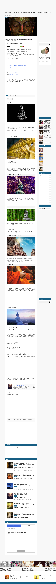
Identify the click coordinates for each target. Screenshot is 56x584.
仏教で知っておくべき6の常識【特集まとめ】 (15, 74)
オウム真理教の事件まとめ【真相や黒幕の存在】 (47, 121)
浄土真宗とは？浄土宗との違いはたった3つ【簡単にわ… (45, 576)
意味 (24, 419)
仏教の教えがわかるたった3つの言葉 (13, 67)
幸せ (19, 419)
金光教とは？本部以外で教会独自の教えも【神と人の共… (13, 576)
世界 (21, 419)
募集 (20, 577)
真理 (23, 419)
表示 (11, 98)
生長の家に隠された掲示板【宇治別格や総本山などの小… (47, 126)
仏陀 (28, 419)
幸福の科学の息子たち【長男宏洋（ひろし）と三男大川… (47, 158)
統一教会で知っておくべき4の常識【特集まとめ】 (15, 447)
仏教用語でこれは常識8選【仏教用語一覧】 (21, 517)
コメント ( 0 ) (14, 525)
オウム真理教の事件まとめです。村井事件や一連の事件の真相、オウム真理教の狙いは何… (47, 123)
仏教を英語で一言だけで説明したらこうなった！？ (15, 72)
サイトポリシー (27, 575)
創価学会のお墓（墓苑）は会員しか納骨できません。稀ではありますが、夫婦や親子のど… (47, 171)
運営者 (20, 576)
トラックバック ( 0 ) (28, 525)
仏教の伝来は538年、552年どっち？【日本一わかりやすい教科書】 (17, 65)
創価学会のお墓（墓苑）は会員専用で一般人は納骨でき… (47, 168)
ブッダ (31, 419)
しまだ (45, 55)
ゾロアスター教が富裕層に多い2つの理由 (47, 153)
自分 (18, 419)
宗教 (45, 175)
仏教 (6, 17)
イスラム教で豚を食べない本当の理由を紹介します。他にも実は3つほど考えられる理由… (47, 138)
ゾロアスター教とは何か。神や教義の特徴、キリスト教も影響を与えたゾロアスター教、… (47, 156)
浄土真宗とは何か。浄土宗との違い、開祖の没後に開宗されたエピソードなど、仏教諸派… (45, 578)
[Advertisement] (28, 5)
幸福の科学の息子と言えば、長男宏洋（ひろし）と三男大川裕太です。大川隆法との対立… (47, 161)
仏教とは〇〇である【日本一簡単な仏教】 (18, 385)
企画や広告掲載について (22, 575)
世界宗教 (45, 177)
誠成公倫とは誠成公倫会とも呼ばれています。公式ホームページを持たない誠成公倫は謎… (47, 133)
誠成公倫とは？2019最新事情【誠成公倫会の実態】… (47, 131)
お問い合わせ (27, 576)
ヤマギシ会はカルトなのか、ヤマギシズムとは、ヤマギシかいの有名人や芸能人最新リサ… (47, 143)
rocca (11, 419)
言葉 (17, 419)
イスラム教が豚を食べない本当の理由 (47, 136)
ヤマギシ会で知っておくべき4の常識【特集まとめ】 (47, 140)
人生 (29, 419)
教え (25, 419)
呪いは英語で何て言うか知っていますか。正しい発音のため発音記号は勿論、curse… (47, 165)
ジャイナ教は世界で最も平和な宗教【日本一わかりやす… (47, 148)
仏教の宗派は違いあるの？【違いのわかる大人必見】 (23, 478)
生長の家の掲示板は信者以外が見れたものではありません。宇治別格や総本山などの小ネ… (47, 128)
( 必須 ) (9, 533)
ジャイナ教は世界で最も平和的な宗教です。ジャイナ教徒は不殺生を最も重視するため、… (47, 151)
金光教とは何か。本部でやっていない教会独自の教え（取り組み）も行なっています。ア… (13, 579)
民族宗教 (45, 179)
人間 (20, 419)
